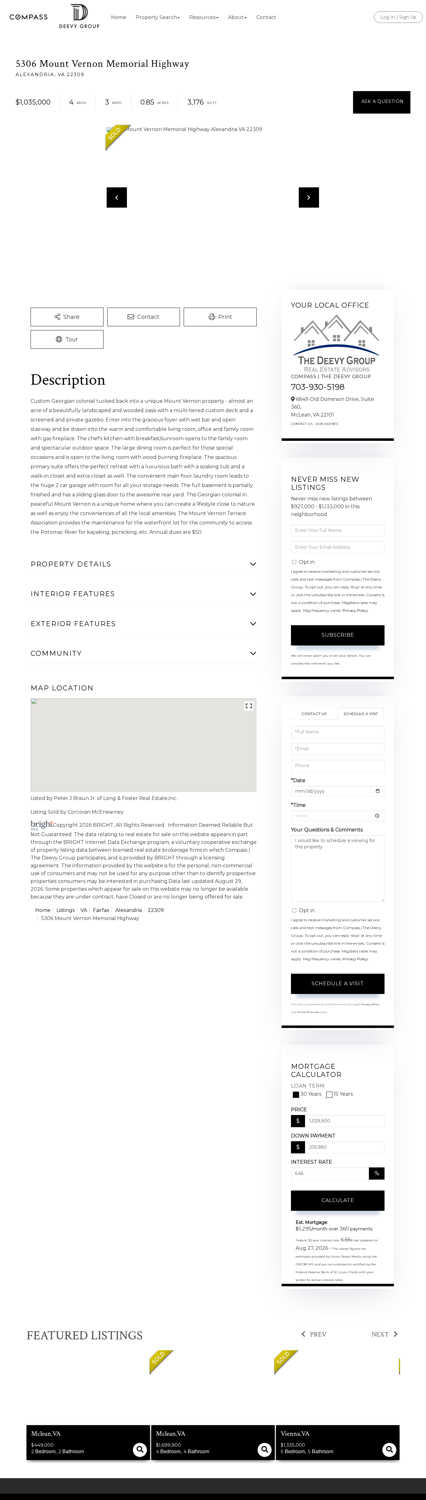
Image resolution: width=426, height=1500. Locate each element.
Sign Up (407, 17)
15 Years (343, 1094)
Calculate (338, 1200)
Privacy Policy (355, 610)
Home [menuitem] (118, 17)
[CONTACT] (381, 102)
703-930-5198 (318, 387)
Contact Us (301, 424)
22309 (156, 910)
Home (43, 910)
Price (299, 1110)
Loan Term (308, 1086)
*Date (298, 780)
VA (83, 910)
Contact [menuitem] (266, 17)
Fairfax (101, 910)
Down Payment (313, 1136)
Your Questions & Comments (327, 830)
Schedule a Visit (361, 713)
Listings (65, 910)
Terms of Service (308, 1012)
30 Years (310, 1094)
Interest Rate (311, 1162)
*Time (298, 805)
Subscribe (338, 635)
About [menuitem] (236, 17)
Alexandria (128, 910)
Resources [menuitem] (202, 17)
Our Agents (327, 424)
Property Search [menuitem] (156, 17)
